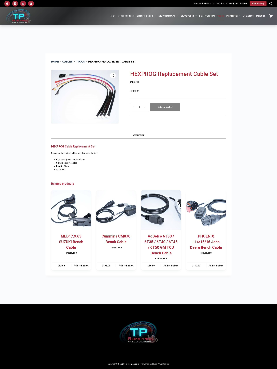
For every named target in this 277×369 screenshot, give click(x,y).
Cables (220, 16)
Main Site (260, 16)
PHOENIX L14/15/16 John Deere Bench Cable (206, 242)
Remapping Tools (126, 16)
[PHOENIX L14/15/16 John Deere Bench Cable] (206, 210)
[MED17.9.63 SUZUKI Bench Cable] (71, 210)
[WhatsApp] (31, 3)
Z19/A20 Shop (187, 16)
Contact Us (248, 16)
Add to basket (165, 107)
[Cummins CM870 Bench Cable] (116, 210)
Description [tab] (139, 135)
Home (112, 16)
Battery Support (207, 16)
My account (232, 16)
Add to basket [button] (81, 265)
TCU (165, 259)
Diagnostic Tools (145, 16)
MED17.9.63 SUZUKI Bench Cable (71, 242)
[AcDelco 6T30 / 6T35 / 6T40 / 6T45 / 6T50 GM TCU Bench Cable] (161, 210)
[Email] (23, 3)
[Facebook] (7, 3)
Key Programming (167, 16)
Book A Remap (258, 3)
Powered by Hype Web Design (155, 364)
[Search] (271, 3)
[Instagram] (15, 3)
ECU (75, 253)
